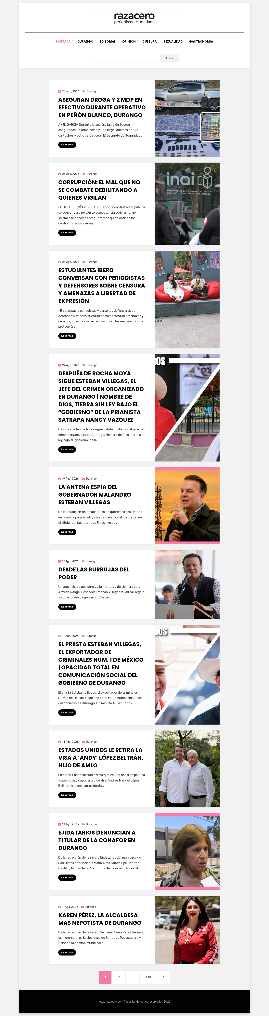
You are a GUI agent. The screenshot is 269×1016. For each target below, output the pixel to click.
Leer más (67, 144)
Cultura (149, 41)
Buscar (169, 58)
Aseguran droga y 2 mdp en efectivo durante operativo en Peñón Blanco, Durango (102, 107)
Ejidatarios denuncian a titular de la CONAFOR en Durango (97, 840)
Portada (63, 41)
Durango (85, 41)
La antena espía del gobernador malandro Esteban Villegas (94, 494)
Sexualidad (173, 41)
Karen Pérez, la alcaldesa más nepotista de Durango (99, 919)
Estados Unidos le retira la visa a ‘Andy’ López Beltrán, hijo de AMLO (100, 757)
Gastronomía (201, 41)
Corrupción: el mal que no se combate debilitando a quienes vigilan (99, 190)
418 (151, 977)
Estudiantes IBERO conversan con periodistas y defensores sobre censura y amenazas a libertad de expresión (101, 285)
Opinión (129, 41)
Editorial (108, 41)
